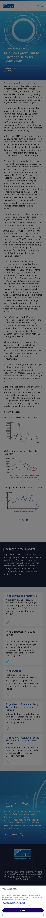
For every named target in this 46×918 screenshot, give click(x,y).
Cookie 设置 (23, 915)
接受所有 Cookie (23, 910)
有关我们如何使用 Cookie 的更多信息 (14, 903)
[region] (23, 901)
